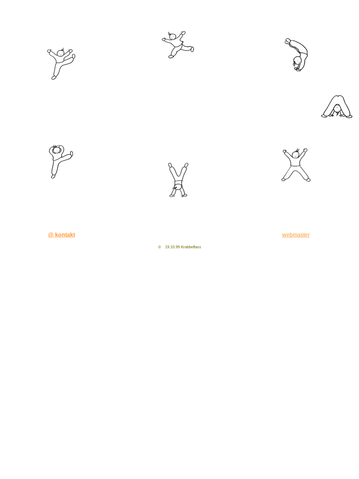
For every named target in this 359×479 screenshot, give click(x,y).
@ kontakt (61, 235)
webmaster (296, 235)
